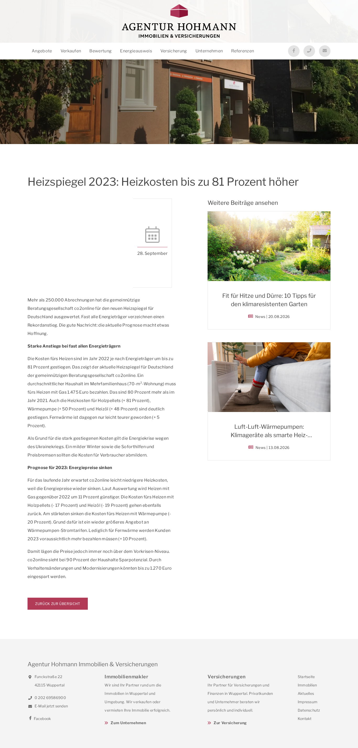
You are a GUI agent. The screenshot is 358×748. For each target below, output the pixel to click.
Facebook (42, 718)
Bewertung (100, 50)
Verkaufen (71, 50)
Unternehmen (209, 50)
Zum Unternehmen (128, 722)
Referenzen (242, 50)
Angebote (42, 50)
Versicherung (173, 50)
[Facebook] (294, 51)
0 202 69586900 (50, 697)
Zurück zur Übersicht (57, 604)
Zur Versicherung (230, 722)
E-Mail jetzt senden (51, 706)
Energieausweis (136, 50)
